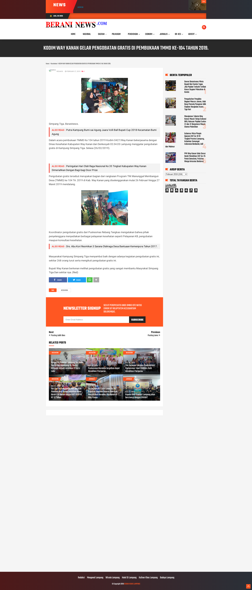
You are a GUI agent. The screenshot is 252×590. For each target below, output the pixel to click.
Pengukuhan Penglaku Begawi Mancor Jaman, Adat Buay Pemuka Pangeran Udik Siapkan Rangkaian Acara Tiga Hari (195, 104)
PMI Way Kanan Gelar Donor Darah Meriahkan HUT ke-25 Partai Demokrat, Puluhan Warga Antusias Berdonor (195, 157)
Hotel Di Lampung (129, 577)
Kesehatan (64, 290)
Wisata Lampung (113, 577)
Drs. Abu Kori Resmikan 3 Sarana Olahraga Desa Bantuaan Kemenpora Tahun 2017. (111, 246)
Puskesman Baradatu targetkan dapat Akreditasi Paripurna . (104, 370)
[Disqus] (104, 455)
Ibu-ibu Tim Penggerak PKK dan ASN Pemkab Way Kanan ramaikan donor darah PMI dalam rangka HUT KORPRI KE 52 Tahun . (66, 393)
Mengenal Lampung (95, 577)
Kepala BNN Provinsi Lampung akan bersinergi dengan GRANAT (140, 396)
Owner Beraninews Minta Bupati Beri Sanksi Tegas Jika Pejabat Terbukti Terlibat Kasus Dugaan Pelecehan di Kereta (195, 87)
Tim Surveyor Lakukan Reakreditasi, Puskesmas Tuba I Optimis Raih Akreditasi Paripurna (140, 368)
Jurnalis (92, 379)
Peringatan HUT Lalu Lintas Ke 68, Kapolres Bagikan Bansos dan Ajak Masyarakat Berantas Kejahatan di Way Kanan (102, 393)
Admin (81, 7)
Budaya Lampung (167, 577)
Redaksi (81, 577)
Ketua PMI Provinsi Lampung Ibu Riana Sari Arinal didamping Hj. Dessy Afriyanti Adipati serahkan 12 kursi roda (67, 367)
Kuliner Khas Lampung (148, 577)
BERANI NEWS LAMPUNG (132, 584)
